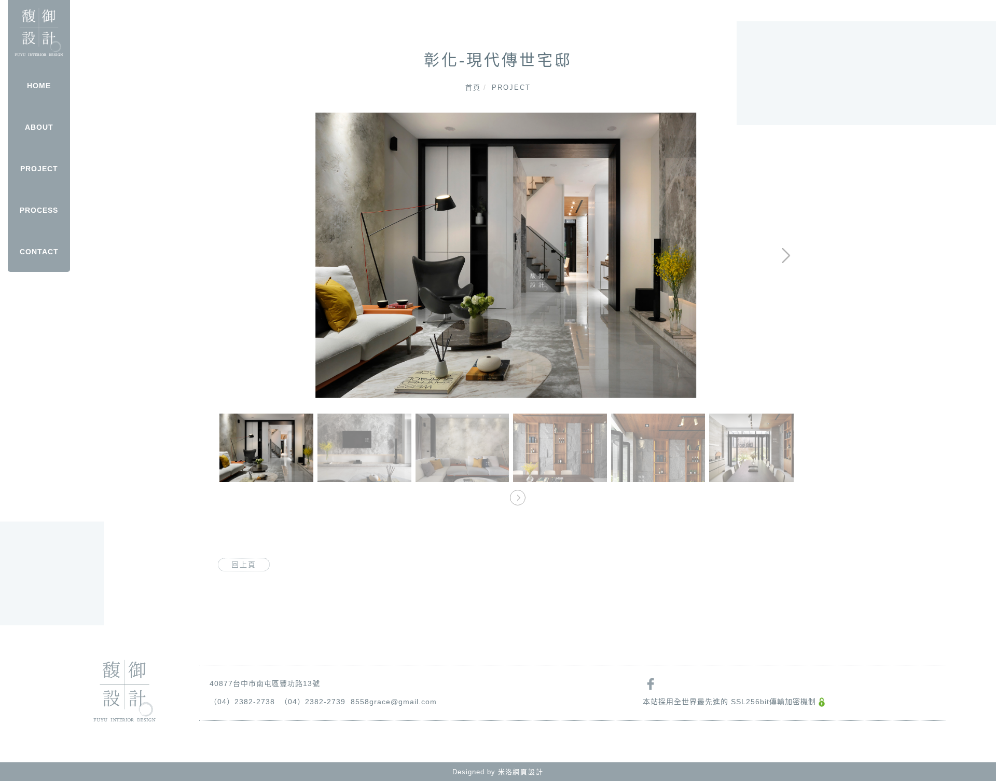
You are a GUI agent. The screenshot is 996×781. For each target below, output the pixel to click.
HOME (39, 85)
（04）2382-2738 (242, 701)
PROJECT (39, 169)
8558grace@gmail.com (394, 701)
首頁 (473, 87)
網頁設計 (528, 772)
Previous (236, 120)
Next (751, 120)
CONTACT (39, 252)
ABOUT (39, 127)
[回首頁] (39, 32)
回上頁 (243, 564)
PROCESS (39, 210)
